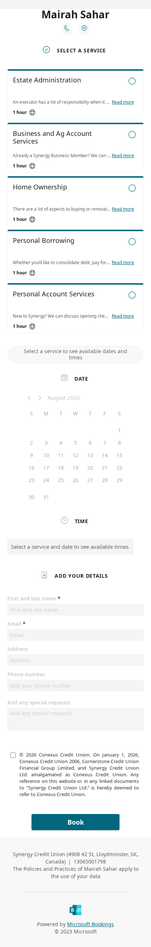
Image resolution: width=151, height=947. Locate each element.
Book (75, 822)
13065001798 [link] (90, 861)
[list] (75, 203)
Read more (123, 102)
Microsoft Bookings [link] (90, 924)
